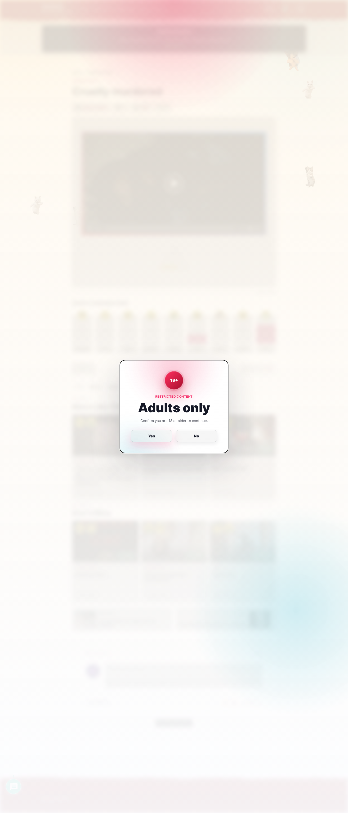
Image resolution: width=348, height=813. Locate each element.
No (196, 436)
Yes (151, 436)
